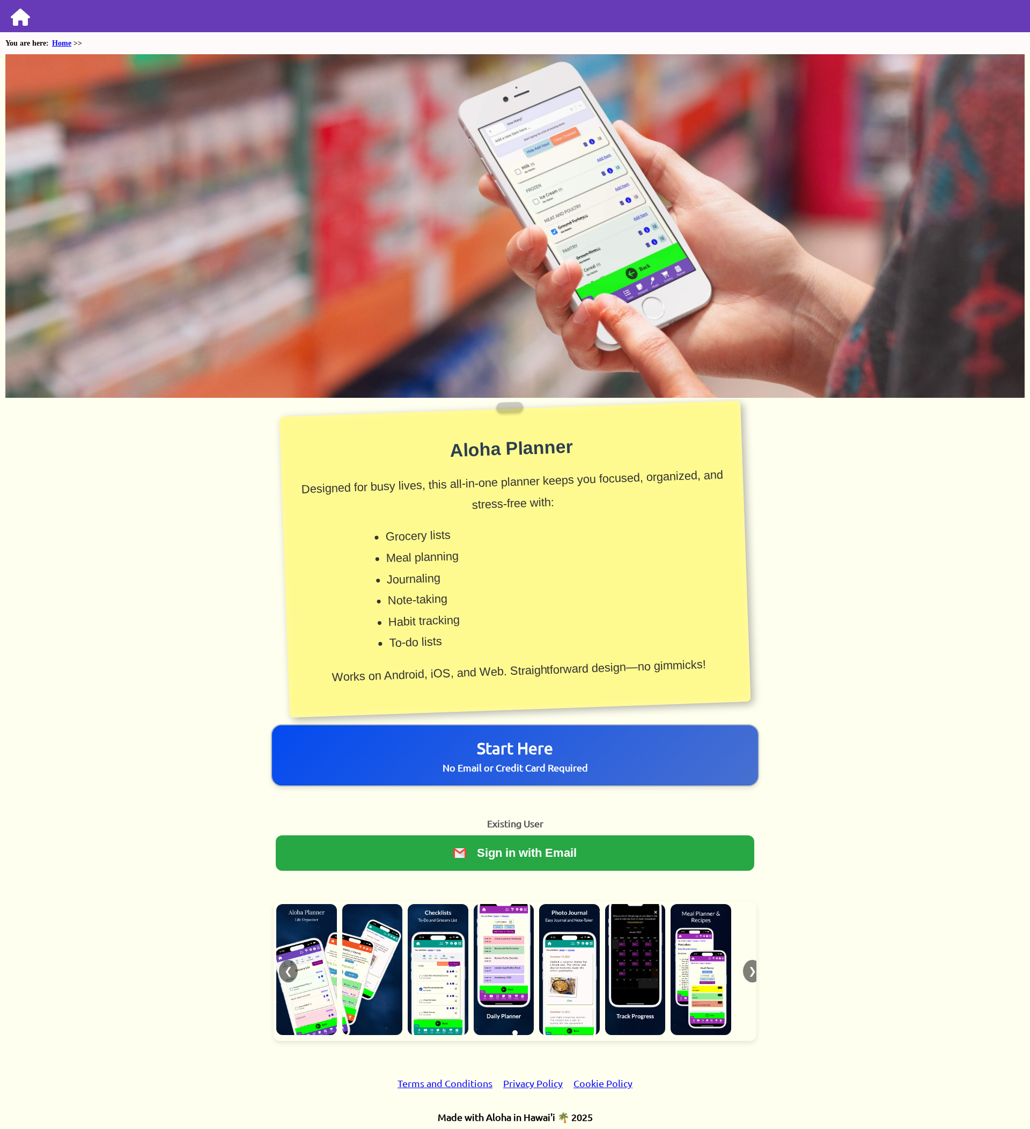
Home (61, 43)
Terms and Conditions (445, 1083)
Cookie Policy (602, 1083)
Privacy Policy (533, 1083)
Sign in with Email (527, 853)
